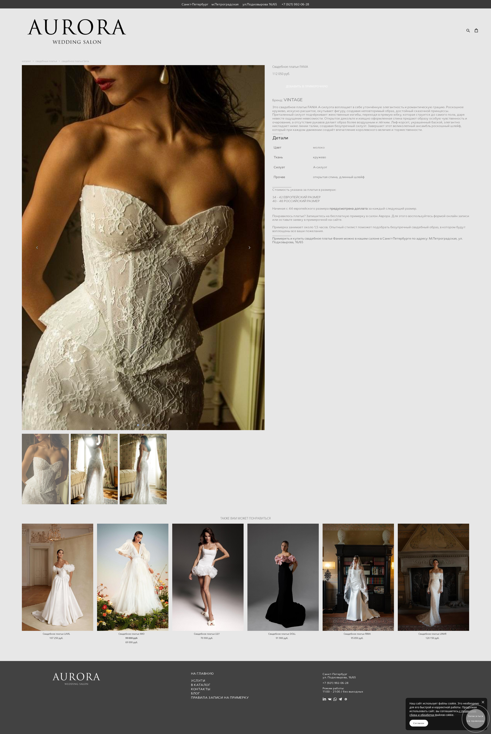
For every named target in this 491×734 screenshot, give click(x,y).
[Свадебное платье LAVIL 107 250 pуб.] (57, 577)
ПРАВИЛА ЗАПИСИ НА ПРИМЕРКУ (220, 698)
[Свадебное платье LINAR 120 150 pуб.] (433, 577)
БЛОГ (195, 693)
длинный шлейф (351, 177)
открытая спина (325, 177)
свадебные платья (46, 61)
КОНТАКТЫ (200, 689)
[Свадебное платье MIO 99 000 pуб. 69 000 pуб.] (132, 577)
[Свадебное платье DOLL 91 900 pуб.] (283, 577)
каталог (26, 61)
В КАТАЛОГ (201, 685)
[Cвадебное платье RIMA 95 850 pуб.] (358, 577)
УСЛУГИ (198, 681)
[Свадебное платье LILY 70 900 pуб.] (208, 577)
